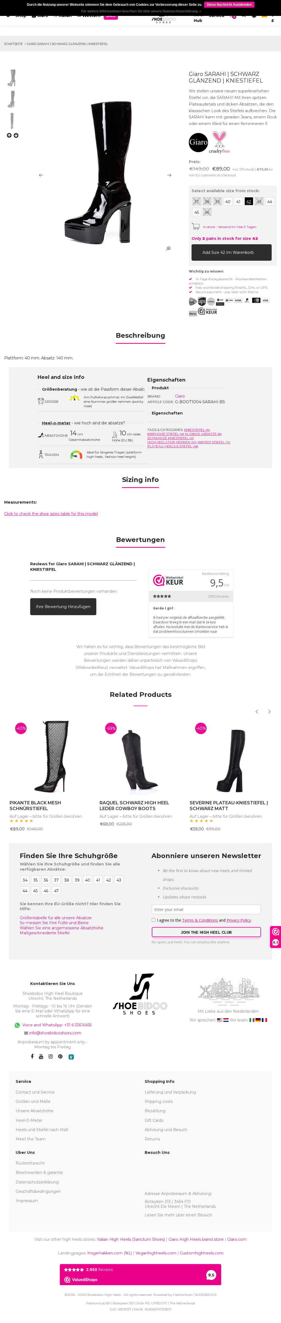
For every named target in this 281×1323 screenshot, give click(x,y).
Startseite (13, 44)
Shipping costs (159, 1101)
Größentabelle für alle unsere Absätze (56, 917)
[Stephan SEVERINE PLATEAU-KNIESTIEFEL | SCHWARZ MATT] (230, 756)
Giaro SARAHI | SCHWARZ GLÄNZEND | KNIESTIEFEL (67, 44)
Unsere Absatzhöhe (35, 1110)
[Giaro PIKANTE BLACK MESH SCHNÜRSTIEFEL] (50, 756)
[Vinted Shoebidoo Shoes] (71, 1057)
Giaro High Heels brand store (196, 1239)
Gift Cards (154, 1120)
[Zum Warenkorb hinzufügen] (197, 252)
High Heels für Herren (172, 442)
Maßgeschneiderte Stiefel (44, 932)
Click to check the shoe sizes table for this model (51, 513)
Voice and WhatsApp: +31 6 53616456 (56, 1024)
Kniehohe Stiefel (165, 434)
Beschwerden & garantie (39, 1172)
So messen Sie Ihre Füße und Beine (54, 922)
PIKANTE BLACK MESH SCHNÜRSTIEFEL (35, 805)
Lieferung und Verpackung (170, 1092)
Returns (152, 1139)
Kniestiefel (197, 430)
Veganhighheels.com (156, 1253)
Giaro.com (237, 1239)
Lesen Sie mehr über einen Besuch (178, 1215)
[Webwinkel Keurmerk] (207, 311)
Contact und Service (35, 1092)
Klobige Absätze (203, 434)
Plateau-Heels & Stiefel (172, 446)
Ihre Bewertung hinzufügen (63, 606)
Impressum (27, 1200)
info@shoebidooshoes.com (55, 1032)
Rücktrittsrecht (30, 1163)
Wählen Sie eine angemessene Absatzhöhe (61, 927)
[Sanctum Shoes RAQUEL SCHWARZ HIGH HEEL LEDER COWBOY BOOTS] (140, 756)
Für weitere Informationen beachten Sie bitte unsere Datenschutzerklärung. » (141, 11)
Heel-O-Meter (29, 1120)
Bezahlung (155, 1110)
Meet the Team (31, 1139)
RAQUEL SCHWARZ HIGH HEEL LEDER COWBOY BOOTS (134, 805)
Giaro (180, 396)
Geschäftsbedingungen (38, 1191)
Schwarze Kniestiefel (170, 438)
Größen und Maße (33, 1101)
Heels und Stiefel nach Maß (42, 1129)
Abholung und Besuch (166, 1129)
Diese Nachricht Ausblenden (229, 5)
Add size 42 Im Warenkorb (229, 252)
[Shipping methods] (206, 301)
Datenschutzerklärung (37, 1182)
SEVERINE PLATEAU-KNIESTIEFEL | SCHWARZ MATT (229, 805)
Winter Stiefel (214, 442)
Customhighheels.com (201, 1253)
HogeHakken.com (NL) (109, 1253)
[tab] (140, 337)
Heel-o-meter (56, 423)
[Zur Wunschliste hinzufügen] (267, 252)
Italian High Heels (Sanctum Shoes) (131, 1239)
